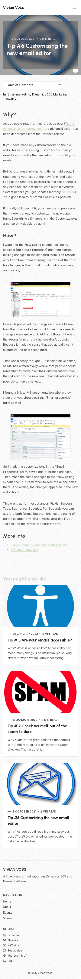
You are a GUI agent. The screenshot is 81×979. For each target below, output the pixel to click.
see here (68, 192)
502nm (8, 918)
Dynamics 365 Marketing (49, 94)
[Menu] (74, 7)
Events (7, 912)
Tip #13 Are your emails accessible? (40, 640)
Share (10, 99)
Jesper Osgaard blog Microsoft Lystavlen (40, 545)
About (7, 907)
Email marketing (19, 94)
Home (7, 901)
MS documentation (24, 549)
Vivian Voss (45, 972)
